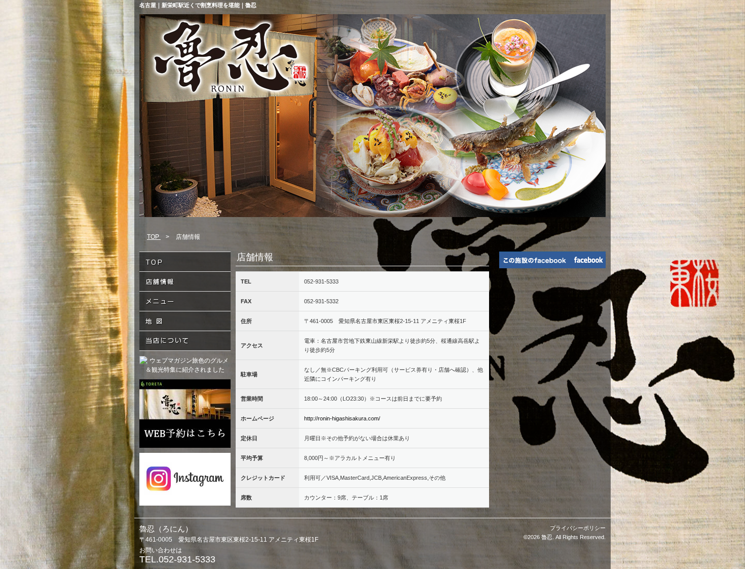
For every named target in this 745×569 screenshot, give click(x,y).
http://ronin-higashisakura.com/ (342, 418)
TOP (154, 236)
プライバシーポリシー (578, 528)
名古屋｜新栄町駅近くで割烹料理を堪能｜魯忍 (197, 5)
